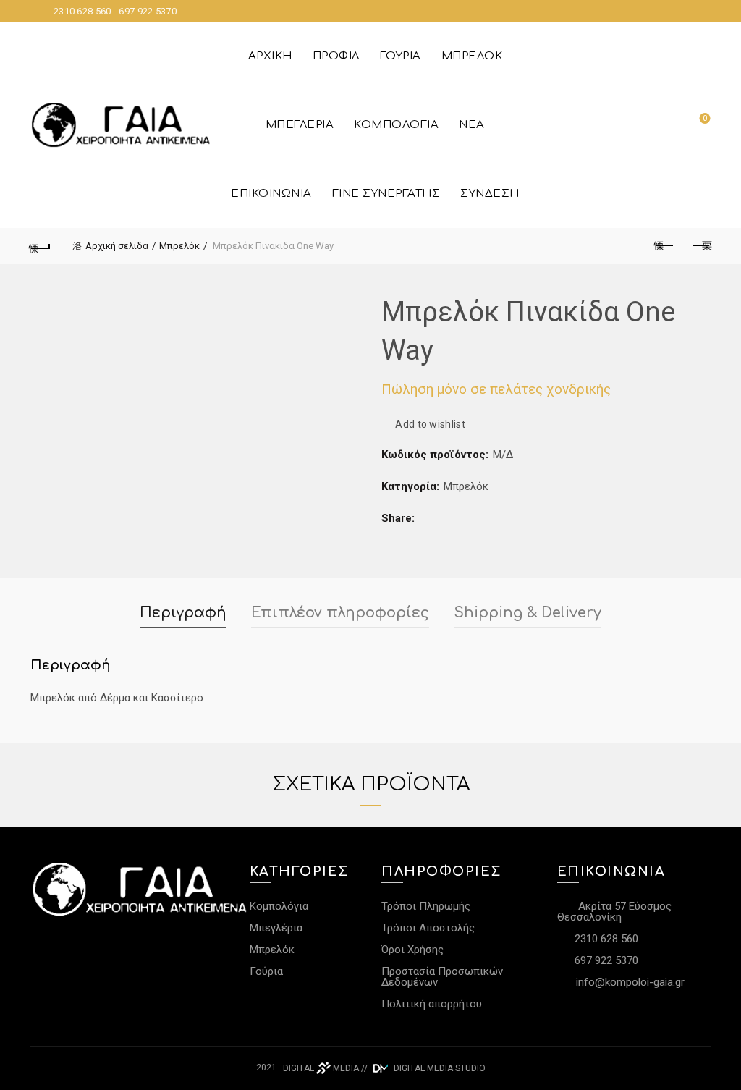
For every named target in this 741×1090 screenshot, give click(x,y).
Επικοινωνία (271, 193)
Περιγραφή (183, 612)
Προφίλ (336, 56)
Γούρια (400, 56)
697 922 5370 (605, 960)
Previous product (664, 246)
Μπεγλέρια (300, 125)
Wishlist (705, 118)
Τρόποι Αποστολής (428, 927)
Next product (700, 246)
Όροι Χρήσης (412, 949)
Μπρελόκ (472, 56)
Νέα (472, 125)
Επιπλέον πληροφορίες (340, 612)
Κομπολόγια (396, 125)
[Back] (40, 246)
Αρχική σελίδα (116, 245)
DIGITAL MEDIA (321, 1068)
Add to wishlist (430, 424)
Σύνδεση (490, 193)
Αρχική (270, 56)
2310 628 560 (605, 938)
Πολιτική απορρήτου (431, 1003)
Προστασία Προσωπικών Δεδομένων (442, 977)
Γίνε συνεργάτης (386, 193)
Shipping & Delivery (527, 612)
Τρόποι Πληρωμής (425, 906)
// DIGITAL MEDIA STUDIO (423, 1068)
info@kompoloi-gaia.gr (630, 982)
